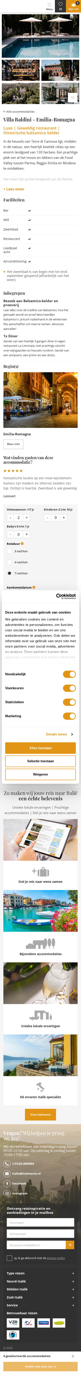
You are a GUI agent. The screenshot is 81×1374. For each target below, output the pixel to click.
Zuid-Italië (14, 1297)
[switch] (69, 688)
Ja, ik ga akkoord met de (39, 1258)
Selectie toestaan (40, 761)
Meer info (13, 444)
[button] (60, 6)
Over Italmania (40, 1114)
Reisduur (14, 543)
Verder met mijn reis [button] (39, 1366)
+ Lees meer (13, 189)
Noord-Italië (16, 1281)
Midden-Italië (17, 1289)
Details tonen (56, 734)
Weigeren (40, 774)
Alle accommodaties (20, 111)
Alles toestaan (40, 748)
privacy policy (56, 1258)
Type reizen (16, 1273)
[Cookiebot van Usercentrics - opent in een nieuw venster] (57, 596)
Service (12, 1305)
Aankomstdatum (19, 587)
